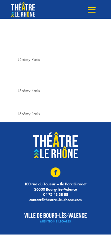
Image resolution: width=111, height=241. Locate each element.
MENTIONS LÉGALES (55, 221)
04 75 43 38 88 (55, 194)
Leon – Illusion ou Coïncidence (42, 45)
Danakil (25, 103)
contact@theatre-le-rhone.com (55, 199)
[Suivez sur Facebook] (55, 172)
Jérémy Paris (29, 59)
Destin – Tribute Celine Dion (51, 76)
